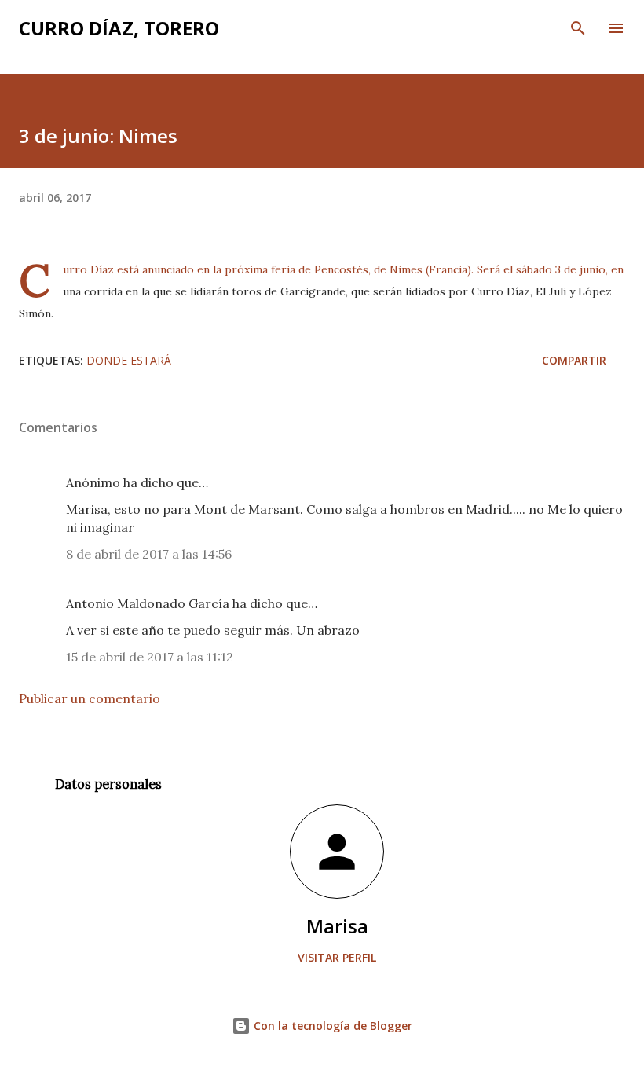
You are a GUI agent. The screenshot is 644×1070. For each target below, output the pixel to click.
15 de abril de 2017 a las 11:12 (149, 657)
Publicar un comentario (89, 698)
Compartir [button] (574, 360)
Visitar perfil (337, 957)
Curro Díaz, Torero (119, 28)
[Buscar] (578, 28)
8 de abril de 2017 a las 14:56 (149, 554)
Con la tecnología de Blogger (331, 1025)
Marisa (337, 926)
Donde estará (128, 360)
